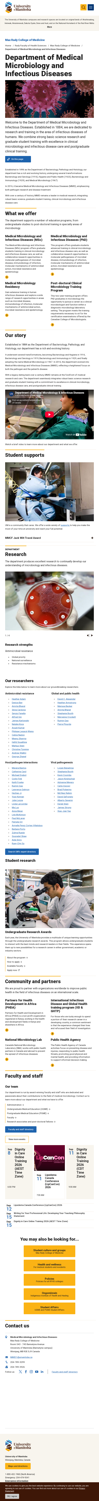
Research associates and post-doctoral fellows (30, 1121)
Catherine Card (19, 771)
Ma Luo (15, 807)
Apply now (12, 970)
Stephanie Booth (65, 713)
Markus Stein (18, 745)
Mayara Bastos (19, 768)
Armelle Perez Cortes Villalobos (27, 825)
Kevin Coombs (64, 775)
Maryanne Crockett (66, 717)
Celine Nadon (18, 735)
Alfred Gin (17, 717)
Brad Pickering (64, 789)
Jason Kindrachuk (66, 778)
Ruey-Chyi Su (18, 843)
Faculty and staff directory (20, 1129)
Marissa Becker (64, 706)
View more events (17, 1139)
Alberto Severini (65, 800)
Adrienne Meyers (65, 782)
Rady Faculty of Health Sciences (31, 45)
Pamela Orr (17, 822)
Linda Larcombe (19, 804)
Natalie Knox (18, 724)
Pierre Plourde (64, 724)
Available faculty (15, 966)
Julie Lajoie (17, 800)
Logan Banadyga (65, 768)
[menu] (91, 7)
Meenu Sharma (19, 738)
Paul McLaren (18, 818)
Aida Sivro (17, 840)
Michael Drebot (19, 775)
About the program (16, 957)
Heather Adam (19, 699)
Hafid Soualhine (19, 742)
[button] (87, 635)
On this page (17, 159)
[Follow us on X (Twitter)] (20, 1372)
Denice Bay (17, 702)
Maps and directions (18, 1466)
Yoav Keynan (18, 796)
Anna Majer (17, 811)
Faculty (10, 1117)
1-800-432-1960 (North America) (20, 1474)
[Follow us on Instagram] (31, 1372)
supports (65, 525)
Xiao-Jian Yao (64, 811)
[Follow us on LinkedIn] (42, 1371)
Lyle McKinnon (19, 814)
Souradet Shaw (19, 836)
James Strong (64, 807)
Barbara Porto (18, 829)
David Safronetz (65, 796)
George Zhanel (19, 756)
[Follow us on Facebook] (26, 1372)
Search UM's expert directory (22, 852)
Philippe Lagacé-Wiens (23, 731)
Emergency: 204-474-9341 (17, 1477)
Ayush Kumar (18, 727)
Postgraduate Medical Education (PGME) (27, 1113)
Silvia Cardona (19, 710)
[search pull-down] (83, 7)
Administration (14, 1105)
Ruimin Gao (63, 720)
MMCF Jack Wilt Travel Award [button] (23, 537)
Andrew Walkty (19, 753)
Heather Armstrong (66, 702)
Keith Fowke (18, 782)
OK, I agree (12, 1496)
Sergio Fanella (19, 713)
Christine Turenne (20, 749)
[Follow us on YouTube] (36, 1371)
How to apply (13, 962)
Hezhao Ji (17, 793)
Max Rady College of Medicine (25, 40)
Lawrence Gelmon (20, 789)
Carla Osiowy (63, 786)
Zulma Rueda (18, 832)
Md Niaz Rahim (64, 793)
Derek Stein (62, 804)
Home (8, 45)
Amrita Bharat (18, 706)
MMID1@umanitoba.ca (21, 1357)
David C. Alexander (66, 699)
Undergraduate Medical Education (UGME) (27, 1109)
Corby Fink (17, 778)
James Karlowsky (20, 720)
